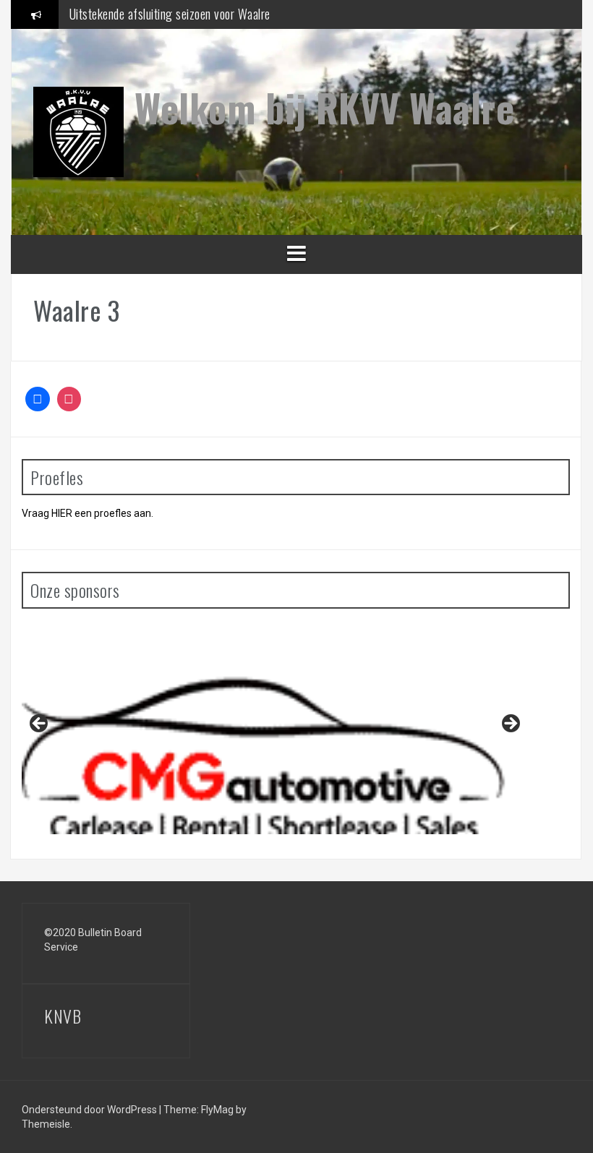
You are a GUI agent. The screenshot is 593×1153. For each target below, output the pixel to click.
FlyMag (217, 1109)
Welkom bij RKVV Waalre (324, 107)
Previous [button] (40, 724)
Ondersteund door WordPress (90, 1109)
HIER (61, 513)
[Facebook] (38, 399)
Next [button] (510, 724)
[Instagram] (69, 399)
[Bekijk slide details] (275, 727)
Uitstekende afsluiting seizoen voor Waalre (169, 13)
